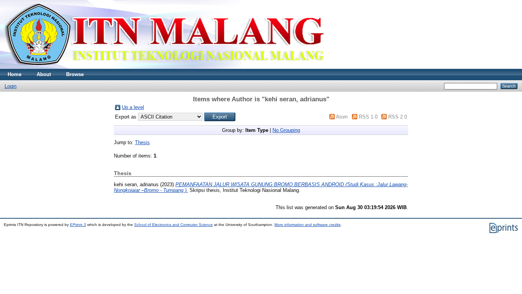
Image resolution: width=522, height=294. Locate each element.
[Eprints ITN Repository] (163, 67)
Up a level (133, 107)
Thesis (142, 142)
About (44, 74)
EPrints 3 (78, 225)
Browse (75, 74)
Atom (342, 117)
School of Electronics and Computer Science (173, 225)
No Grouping (286, 130)
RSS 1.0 (368, 117)
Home (14, 74)
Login (10, 86)
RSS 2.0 (397, 117)
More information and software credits (307, 225)
